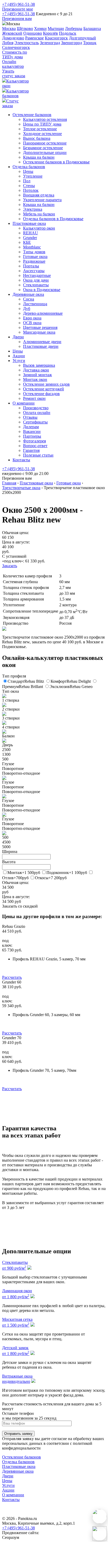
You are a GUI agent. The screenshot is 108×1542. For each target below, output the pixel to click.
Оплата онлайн (36, 412)
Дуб (26, 308)
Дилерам (31, 427)
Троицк (89, 42)
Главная (9, 483)
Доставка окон (36, 370)
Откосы (51, 878)
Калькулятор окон (39, 228)
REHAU (30, 233)
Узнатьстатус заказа (13, 73)
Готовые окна (35, 256)
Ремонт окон (34, 398)
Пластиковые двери (40, 346)
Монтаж (23, 872)
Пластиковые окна (29, 223)
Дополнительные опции (45, 152)
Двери (18, 337)
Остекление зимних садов (46, 384)
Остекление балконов (32, 114)
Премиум (22, 686)
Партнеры (32, 436)
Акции (19, 356)
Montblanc (32, 247)
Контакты (21, 460)
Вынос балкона (36, 138)
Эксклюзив (71, 686)
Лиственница (35, 304)
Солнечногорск (16, 47)
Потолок (31, 190)
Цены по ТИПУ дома (42, 124)
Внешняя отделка (38, 195)
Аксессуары (34, 270)
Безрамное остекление (43, 148)
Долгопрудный (82, 38)
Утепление (32, 176)
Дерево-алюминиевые (43, 313)
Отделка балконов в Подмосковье (53, 218)
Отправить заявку (18, 1434)
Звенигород (71, 42)
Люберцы (73, 28)
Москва (9, 28)
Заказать (9, 565)
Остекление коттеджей (43, 389)
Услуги (19, 360)
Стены (29, 185)
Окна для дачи (36, 280)
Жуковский (12, 33)
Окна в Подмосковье (41, 289)
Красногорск (56, 38)
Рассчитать (12, 977)
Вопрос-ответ (35, 445)
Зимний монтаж (37, 374)
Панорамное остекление (45, 143)
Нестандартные (37, 275)
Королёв (50, 33)
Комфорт (71, 681)
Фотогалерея (34, 441)
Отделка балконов (29, 166)
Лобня (7, 42)
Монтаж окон (35, 379)
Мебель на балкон (39, 214)
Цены (28, 171)
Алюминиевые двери (42, 341)
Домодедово (13, 38)
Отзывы (30, 417)
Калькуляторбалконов (15, 93)
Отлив (15, 878)
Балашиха (92, 28)
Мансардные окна (39, 332)
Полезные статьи (38, 455)
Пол (26, 181)
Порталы (31, 266)
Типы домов (34, 252)
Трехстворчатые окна (21, 487)
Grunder (30, 237)
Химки (40, 28)
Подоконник (66, 872)
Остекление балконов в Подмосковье (56, 162)
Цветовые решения (40, 327)
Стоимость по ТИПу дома (14, 54)
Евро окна (32, 318)
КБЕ (27, 242)
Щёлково (25, 28)
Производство (35, 408)
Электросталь (26, 42)
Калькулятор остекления (45, 119)
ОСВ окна (32, 322)
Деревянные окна (28, 294)
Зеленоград (50, 42)
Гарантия (31, 450)
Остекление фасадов (41, 393)
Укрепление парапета (42, 200)
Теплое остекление (40, 129)
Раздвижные (34, 261)
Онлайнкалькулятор (13, 64)
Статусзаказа (10, 103)
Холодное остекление (42, 133)
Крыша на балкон (39, 157)
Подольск (67, 33)
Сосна (28, 299)
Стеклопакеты (36, 285)
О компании (24, 403)
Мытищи (56, 28)
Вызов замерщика (39, 365)
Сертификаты (35, 422)
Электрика (32, 209)
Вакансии (32, 431)
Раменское (34, 38)
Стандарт (26, 681)
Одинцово (32, 33)
